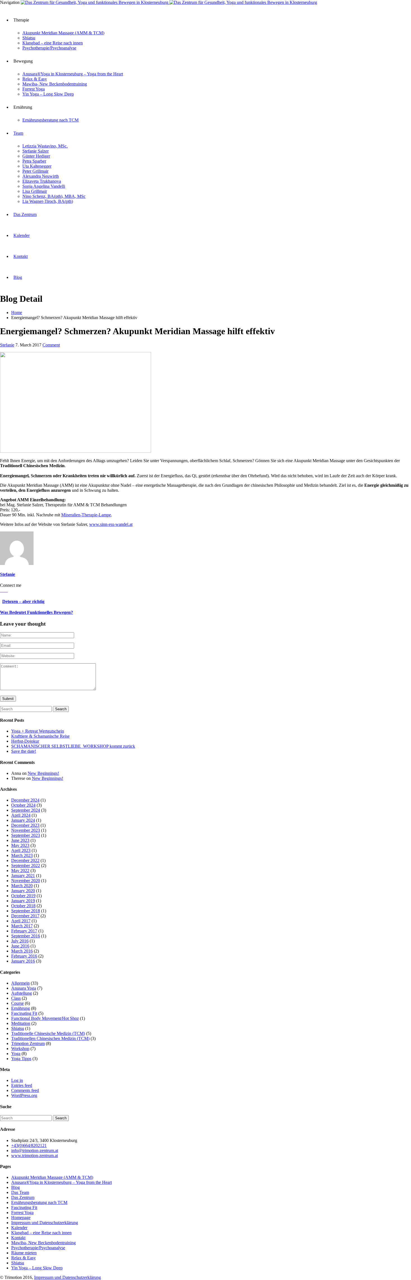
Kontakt (20, 256)
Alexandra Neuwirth (40, 176)
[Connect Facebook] (5, 590)
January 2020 (23, 890)
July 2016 (20, 941)
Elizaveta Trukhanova (41, 181)
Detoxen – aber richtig (23, 601)
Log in (17, 1080)
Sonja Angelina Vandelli (43, 186)
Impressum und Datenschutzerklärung (44, 1222)
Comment (51, 345)
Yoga (15, 1053)
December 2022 (25, 860)
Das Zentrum (25, 214)
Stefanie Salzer (35, 151)
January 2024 (23, 820)
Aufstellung (21, 993)
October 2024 (23, 805)
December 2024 (25, 800)
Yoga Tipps (21, 1058)
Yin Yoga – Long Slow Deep (48, 94)
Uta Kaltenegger (36, 166)
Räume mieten (24, 1252)
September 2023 (25, 835)
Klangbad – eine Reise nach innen (52, 43)
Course (17, 1003)
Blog (17, 277)
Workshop (20, 1048)
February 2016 (24, 956)
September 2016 (25, 936)
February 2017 (24, 930)
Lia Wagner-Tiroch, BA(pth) (47, 201)
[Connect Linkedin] (7, 590)
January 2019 (23, 900)
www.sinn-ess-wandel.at (111, 524)
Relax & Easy (34, 79)
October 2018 (23, 905)
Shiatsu (28, 37)
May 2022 (20, 870)
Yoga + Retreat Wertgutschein (37, 731)
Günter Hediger (36, 156)
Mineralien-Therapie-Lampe (86, 514)
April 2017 (20, 920)
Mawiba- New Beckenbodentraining (54, 84)
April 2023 (20, 850)
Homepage (20, 1217)
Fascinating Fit (24, 1013)
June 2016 (20, 946)
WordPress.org (24, 1095)
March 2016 (22, 951)
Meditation (20, 1023)
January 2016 (23, 961)
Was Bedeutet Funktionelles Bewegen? (36, 612)
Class (16, 998)
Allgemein (20, 983)
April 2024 (20, 815)
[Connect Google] (1, 590)
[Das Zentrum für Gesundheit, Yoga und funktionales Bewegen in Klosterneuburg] (169, 2)
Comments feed (25, 1090)
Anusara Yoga (23, 988)
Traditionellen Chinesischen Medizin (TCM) (50, 1038)
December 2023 (25, 825)
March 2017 (22, 925)
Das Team (20, 1192)
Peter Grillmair (35, 171)
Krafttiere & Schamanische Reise (40, 736)
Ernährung (20, 1008)
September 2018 (25, 910)
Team (18, 133)
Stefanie (7, 345)
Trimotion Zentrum (28, 1043)
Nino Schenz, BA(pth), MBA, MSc (54, 196)
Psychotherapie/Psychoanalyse (49, 48)
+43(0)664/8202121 (29, 1145)
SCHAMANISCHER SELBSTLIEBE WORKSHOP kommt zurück (73, 746)
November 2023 (25, 830)
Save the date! (23, 751)
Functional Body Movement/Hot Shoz (45, 1018)
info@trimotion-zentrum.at (34, 1150)
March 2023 (22, 855)
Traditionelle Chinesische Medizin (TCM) (48, 1033)
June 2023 (20, 840)
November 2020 (25, 880)
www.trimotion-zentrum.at (34, 1155)
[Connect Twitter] (3, 590)
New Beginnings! (43, 773)
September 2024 (25, 810)
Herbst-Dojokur (25, 741)
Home (16, 312)
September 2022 (25, 865)
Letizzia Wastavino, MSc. (45, 146)
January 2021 (23, 875)
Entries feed (21, 1085)
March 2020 (22, 885)
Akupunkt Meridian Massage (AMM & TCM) (63, 32)
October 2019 (23, 895)
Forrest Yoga (33, 89)
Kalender (21, 235)
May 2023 (20, 845)
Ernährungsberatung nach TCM (50, 120)
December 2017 (25, 915)
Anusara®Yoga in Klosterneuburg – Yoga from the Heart (72, 74)
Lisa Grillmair (34, 191)
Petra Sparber (34, 161)
